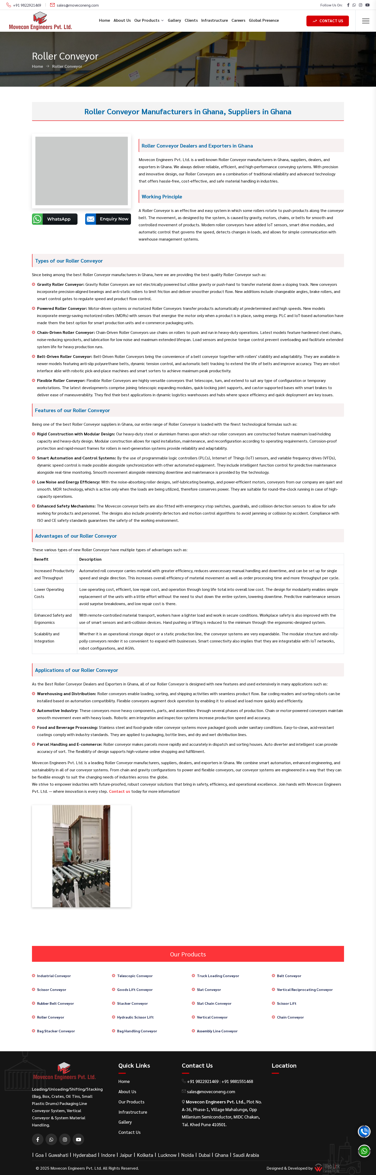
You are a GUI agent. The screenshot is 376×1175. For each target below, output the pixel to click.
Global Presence (264, 20)
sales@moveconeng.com (78, 5)
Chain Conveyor (290, 1017)
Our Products (146, 20)
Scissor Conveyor (51, 989)
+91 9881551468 (237, 1081)
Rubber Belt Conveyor (55, 1003)
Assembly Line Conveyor (217, 1031)
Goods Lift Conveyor (135, 989)
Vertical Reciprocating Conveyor (305, 989)
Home (104, 20)
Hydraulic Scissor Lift (135, 1017)
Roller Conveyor (50, 1017)
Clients (191, 20)
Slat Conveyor (209, 989)
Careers (238, 20)
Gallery (174, 20)
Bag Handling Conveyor (137, 1031)
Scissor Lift (286, 1003)
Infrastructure (214, 20)
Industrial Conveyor (54, 975)
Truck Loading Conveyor (218, 975)
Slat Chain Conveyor (214, 1003)
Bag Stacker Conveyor (56, 1031)
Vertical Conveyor (212, 1017)
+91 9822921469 (27, 5)
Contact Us (331, 20)
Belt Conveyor (289, 975)
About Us (122, 20)
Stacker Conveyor (132, 1003)
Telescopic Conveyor (135, 975)
